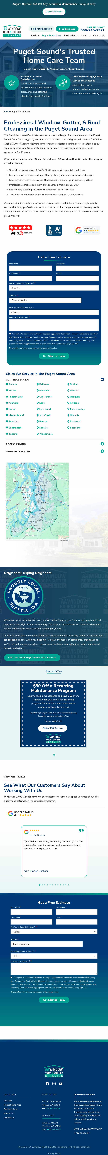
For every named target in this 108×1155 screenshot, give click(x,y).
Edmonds (44, 390)
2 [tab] (42, 885)
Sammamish (15, 427)
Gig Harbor (45, 396)
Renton (43, 421)
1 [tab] (54, 755)
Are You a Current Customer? (21, 283)
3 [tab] (44, 885)
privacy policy (51, 348)
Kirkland (74, 402)
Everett (74, 390)
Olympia (74, 415)
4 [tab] (47, 885)
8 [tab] (58, 885)
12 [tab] (68, 885)
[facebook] (47, 1083)
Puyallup (13, 421)
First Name (13, 263)
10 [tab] (63, 885)
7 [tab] (55, 885)
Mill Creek (45, 415)
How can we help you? (19, 317)
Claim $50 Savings (54, 12)
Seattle (43, 427)
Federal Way (16, 396)
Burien (12, 390)
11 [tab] (66, 885)
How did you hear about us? (21, 307)
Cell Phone (13, 273)
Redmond (75, 421)
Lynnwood (45, 409)
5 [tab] (50, 885)
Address (12, 295)
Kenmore (13, 402)
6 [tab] (52, 885)
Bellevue (44, 384)
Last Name (60, 263)
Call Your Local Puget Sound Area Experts (32, 657)
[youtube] (60, 1083)
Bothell (74, 384)
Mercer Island (16, 415)
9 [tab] (60, 885)
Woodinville (46, 433)
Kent (42, 402)
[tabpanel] (53, 713)
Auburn (13, 384)
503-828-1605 (54, 1129)
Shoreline (75, 427)
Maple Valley (77, 409)
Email (58, 273)
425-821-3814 (53, 1108)
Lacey (12, 409)
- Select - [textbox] (15, 287)
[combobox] (54, 288)
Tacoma (13, 433)
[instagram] (54, 1083)
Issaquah (75, 396)
